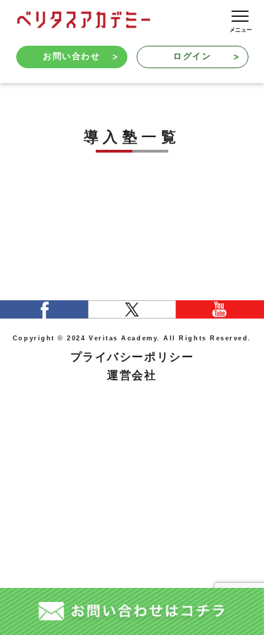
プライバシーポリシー (132, 357)
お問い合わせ (71, 56)
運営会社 (131, 375)
